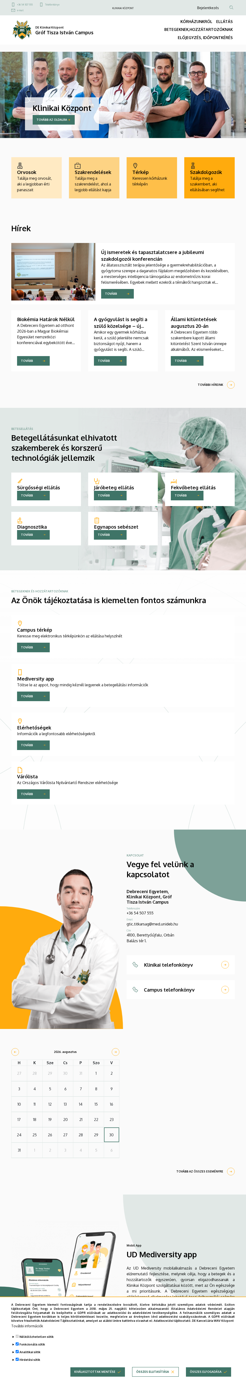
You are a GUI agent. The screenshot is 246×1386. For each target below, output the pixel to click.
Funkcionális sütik (32, 1344)
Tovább (111, 293)
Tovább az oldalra (52, 119)
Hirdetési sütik (29, 1360)
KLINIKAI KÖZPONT (123, 8)
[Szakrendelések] (94, 177)
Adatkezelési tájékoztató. (172, 1320)
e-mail (20, 10)
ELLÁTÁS (224, 21)
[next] (115, 1052)
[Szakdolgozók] (209, 177)
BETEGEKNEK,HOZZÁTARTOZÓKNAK (198, 29)
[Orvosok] (36, 177)
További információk (27, 1326)
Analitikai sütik (29, 1352)
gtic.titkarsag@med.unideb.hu (152, 924)
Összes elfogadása (205, 1372)
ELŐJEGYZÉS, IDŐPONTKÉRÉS (205, 37)
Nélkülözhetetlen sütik (36, 1337)
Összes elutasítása (152, 1372)
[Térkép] (152, 177)
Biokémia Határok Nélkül (46, 319)
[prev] (15, 1052)
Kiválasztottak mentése (94, 1372)
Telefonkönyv (52, 4)
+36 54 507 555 (25, 4)
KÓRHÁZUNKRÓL (196, 21)
